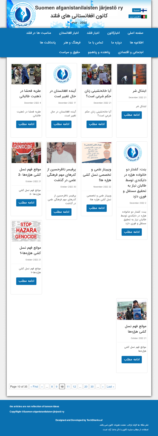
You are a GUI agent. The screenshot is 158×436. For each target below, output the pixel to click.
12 (74, 386)
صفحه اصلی (135, 32)
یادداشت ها (48, 42)
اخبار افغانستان (69, 32)
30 (92, 386)
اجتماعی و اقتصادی (130, 52)
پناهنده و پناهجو (99, 52)
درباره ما (116, 42)
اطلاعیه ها (136, 42)
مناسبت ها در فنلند (38, 32)
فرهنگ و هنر (72, 42)
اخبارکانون (113, 32)
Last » (110, 386)
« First (34, 386)
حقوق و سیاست (69, 52)
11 (68, 386)
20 (85, 386)
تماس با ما (95, 42)
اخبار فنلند (93, 32)
